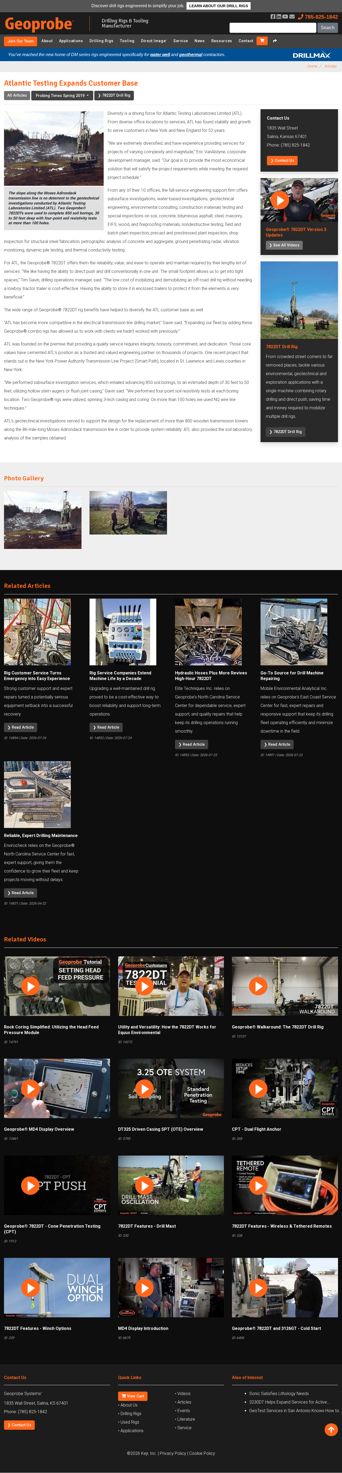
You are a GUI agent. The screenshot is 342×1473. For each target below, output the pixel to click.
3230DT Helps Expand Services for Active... (289, 1402)
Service (180, 41)
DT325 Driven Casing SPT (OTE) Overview (160, 1129)
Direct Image (154, 41)
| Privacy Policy (172, 1453)
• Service (183, 1427)
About (47, 41)
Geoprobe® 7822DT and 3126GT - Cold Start (276, 1328)
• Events (182, 1410)
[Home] (42, 33)
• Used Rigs (128, 1422)
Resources (221, 41)
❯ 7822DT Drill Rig (114, 95)
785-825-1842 (320, 17)
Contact (246, 41)
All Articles (17, 95)
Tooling (127, 41)
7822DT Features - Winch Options (37, 1328)
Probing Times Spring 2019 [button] (61, 95)
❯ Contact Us (282, 160)
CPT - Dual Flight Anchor (256, 1129)
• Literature (185, 1419)
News (200, 41)
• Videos (183, 1393)
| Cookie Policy (201, 1453)
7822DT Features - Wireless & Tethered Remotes (282, 1226)
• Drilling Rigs (129, 1413)
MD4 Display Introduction (143, 1328)
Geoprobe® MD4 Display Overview (39, 1129)
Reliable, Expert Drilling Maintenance (41, 835)
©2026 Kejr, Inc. (142, 1453)
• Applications (130, 1430)
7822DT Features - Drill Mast (147, 1226)
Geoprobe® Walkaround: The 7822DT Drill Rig (278, 1027)
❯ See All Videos (284, 245)
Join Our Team (20, 41)
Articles (330, 66)
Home (312, 66)
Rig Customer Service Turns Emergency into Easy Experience (37, 675)
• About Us (128, 1405)
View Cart (135, 1396)
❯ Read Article (20, 727)
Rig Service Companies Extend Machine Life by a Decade (120, 675)
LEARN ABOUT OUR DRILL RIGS (218, 6)
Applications (71, 41)
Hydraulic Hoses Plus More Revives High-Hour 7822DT (211, 675)
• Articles (183, 1402)
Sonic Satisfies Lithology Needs (279, 1393)
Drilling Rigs (102, 41)
